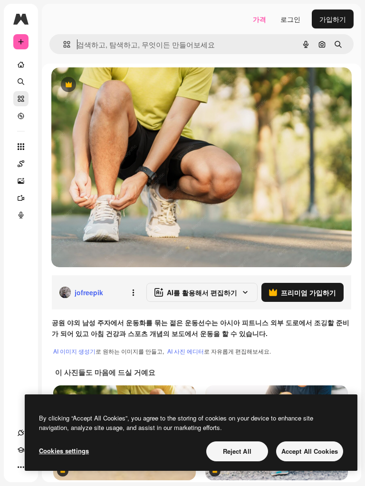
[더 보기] (21, 467)
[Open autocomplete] (63, 44)
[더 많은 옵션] (133, 292)
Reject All (237, 451)
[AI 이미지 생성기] (21, 180)
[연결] (21, 432)
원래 (106, 85)
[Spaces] (21, 163)
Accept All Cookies (309, 451)
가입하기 (332, 19)
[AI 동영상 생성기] (21, 198)
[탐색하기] (21, 115)
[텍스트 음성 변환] (21, 215)
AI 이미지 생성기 (74, 351)
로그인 (290, 19)
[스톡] (21, 98)
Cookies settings (64, 450)
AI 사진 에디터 (185, 351)
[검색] (21, 81)
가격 (259, 19)
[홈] (21, 64)
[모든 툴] (21, 146)
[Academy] (21, 450)
